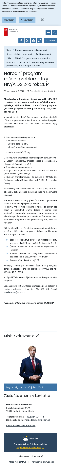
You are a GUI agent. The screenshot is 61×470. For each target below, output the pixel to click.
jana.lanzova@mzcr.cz (14, 292)
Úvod (9, 50)
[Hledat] (54, 32)
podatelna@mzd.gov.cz (39, 420)
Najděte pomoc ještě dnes (29, 447)
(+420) (34, 417)
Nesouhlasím (27, 20)
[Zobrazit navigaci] (48, 32)
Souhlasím (9, 20)
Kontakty (51, 40)
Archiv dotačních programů (19, 54)
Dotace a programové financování (31, 50)
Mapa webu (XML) (17, 462)
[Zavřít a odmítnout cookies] (42, 19)
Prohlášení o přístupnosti (42, 462)
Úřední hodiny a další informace (20, 425)
